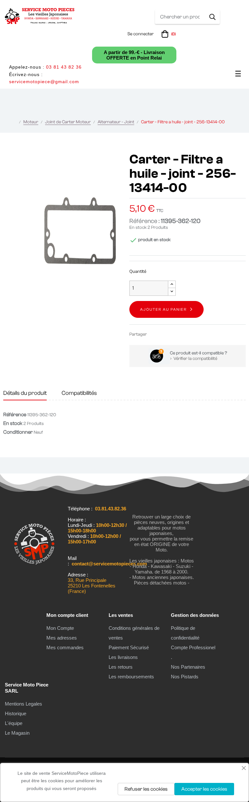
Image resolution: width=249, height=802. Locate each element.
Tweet (164, 334)
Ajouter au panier (163, 309)
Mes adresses (61, 637)
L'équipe (13, 723)
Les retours (121, 667)
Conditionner (18, 432)
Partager (155, 334)
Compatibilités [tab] (79, 393)
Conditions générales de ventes (134, 632)
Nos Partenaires (188, 667)
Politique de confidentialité (185, 632)
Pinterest (174, 334)
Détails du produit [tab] (25, 393)
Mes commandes (65, 647)
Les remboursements (131, 676)
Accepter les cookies (204, 789)
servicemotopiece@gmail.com (44, 81)
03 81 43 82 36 (64, 67)
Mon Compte (60, 628)
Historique (15, 713)
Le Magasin (17, 733)
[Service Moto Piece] (34, 583)
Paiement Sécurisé (129, 647)
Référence (14, 415)
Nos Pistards (184, 676)
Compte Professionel (193, 647)
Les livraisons (123, 657)
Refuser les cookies (146, 789)
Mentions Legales (23, 704)
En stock (138, 227)
